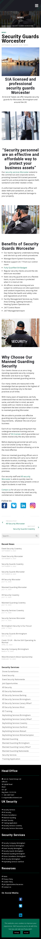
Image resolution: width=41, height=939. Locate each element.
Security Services (9, 755)
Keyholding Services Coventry (14, 723)
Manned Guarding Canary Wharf (16, 747)
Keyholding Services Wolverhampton (18, 735)
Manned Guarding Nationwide (15, 751)
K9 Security (7, 687)
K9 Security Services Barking (14, 695)
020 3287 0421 (9, 795)
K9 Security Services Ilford (13, 707)
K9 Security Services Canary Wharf (16, 703)
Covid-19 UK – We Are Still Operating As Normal (19, 641)
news (4, 32)
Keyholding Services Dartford (14, 727)
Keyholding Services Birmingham (16, 715)
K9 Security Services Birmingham (16, 699)
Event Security (8, 675)
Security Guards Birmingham (14, 633)
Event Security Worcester (12, 556)
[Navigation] (36, 5)
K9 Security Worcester (11, 579)
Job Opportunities (10, 683)
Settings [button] (16, 932)
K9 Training (7, 711)
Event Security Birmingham (12, 848)
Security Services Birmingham (13, 846)
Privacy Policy (8, 879)
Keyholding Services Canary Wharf (17, 719)
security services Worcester (17, 172)
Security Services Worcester (13, 618)
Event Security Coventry (12, 548)
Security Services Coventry (13, 610)
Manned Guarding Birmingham (16, 743)
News (5, 876)
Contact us (6, 489)
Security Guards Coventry (13, 564)
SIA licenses (16, 434)
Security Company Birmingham (15, 649)
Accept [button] (26, 932)
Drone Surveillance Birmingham (14, 856)
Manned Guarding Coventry (14, 602)
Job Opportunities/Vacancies (13, 884)
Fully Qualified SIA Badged (15, 267)
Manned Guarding (10, 739)
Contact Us (7, 887)
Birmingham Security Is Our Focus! (17, 626)
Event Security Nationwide (13, 679)
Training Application (11, 759)
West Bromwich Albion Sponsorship (17, 657)
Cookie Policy (8, 882)
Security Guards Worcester (13, 571)
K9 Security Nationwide (12, 691)
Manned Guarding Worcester (14, 587)
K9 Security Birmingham (11, 859)
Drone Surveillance (10, 671)
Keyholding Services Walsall (14, 731)
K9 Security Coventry (10, 595)
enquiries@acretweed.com (12, 797)
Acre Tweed (23, 45)
